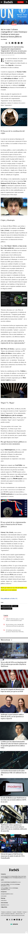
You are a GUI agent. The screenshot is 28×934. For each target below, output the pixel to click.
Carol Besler (4, 39)
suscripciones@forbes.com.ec (7, 893)
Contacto (25, 912)
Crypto (15, 606)
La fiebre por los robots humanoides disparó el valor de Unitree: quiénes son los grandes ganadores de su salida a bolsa (14, 744)
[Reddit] (15, 43)
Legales (14, 912)
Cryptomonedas (6, 608)
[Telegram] (18, 43)
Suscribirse (20, 2)
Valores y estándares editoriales (8, 913)
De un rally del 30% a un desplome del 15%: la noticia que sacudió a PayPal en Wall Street (13, 664)
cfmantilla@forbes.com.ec (15, 882)
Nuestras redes (19, 913)
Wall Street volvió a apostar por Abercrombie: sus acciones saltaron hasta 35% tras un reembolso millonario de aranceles (14, 828)
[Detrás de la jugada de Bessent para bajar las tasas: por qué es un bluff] (14, 679)
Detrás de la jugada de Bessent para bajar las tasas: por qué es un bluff (12, 690)
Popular (6, 615)
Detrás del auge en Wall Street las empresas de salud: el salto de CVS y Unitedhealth (13, 856)
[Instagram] (12, 920)
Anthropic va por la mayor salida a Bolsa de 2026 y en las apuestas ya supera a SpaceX (12, 716)
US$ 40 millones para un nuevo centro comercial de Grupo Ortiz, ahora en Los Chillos (15, 619)
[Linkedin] (21, 43)
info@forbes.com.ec (22, 877)
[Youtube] (14, 920)
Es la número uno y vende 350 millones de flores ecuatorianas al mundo (15, 625)
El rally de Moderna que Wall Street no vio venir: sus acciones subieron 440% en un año (13, 800)
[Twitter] (9, 43)
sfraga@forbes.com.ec (5, 889)
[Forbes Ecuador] (8, 2)
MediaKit (19, 912)
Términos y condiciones (6, 912)
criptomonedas (6, 606)
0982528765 (3, 900)
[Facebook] (12, 43)
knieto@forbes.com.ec (5, 885)
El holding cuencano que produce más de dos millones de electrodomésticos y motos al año (15, 630)
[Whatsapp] (6, 43)
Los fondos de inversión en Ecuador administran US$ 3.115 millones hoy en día (13, 773)
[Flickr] (19, 920)
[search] (26, 2)
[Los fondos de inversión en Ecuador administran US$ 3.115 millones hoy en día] (14, 760)
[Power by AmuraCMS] (14, 924)
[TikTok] (21, 920)
